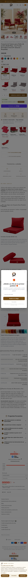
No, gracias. (14, 301)
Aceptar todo (23, 575)
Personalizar (14, 575)
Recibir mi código (14, 298)
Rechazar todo (5, 575)
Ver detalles (3, 572)
